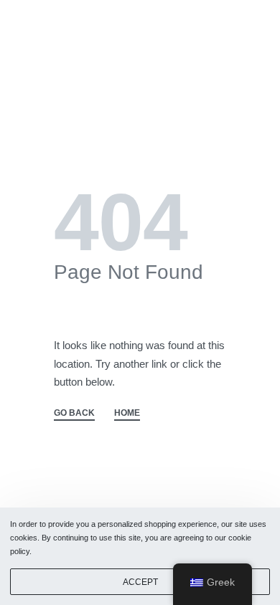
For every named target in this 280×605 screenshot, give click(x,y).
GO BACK (74, 413)
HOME (127, 413)
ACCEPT (140, 582)
